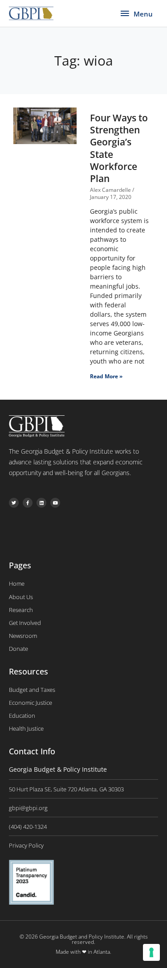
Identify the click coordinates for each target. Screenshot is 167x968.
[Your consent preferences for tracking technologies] (151, 952)
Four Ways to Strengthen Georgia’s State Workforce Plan (119, 148)
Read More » (106, 376)
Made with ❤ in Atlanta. (83, 952)
